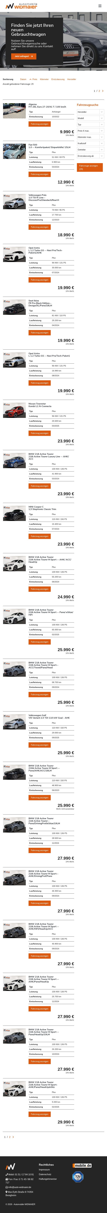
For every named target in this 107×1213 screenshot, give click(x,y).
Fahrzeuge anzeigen (88, 167)
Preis (34, 79)
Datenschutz (45, 1174)
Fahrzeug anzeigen (39, 124)
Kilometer (44, 79)
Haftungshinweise (48, 1179)
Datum (23, 79)
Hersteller (71, 79)
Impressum (44, 1169)
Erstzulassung (58, 79)
